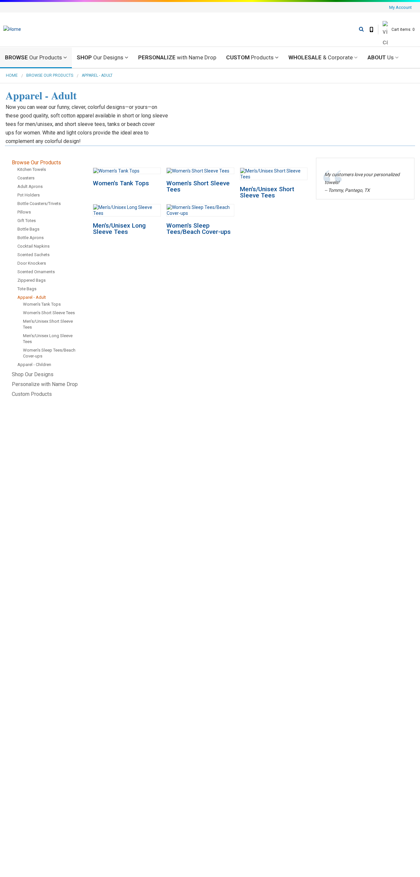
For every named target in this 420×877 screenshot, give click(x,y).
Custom (250, 57)
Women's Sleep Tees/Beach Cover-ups (198, 228)
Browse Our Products (49, 75)
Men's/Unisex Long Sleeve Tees (119, 228)
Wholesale (320, 57)
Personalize (177, 57)
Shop (100, 57)
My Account (400, 7)
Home (12, 75)
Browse (33, 57)
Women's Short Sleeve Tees (198, 186)
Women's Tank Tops (121, 183)
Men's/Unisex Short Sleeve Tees (267, 192)
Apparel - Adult (97, 75)
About (381, 57)
